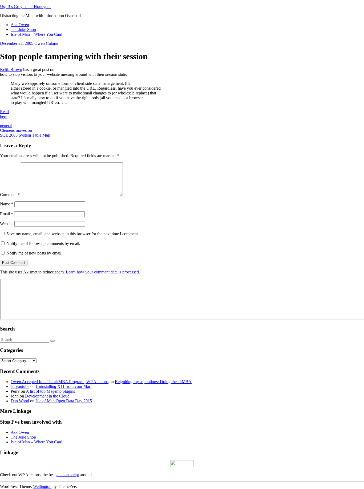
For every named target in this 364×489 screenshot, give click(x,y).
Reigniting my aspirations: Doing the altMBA (153, 381)
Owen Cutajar (46, 43)
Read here (4, 114)
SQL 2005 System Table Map (25, 135)
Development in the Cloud (47, 396)
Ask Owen (20, 24)
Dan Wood (20, 401)
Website (6, 223)
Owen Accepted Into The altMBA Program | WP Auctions (59, 381)
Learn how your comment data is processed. (103, 272)
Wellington (42, 486)
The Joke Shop (23, 29)
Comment (10, 194)
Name (6, 204)
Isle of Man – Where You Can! (36, 34)
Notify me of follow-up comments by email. (43, 243)
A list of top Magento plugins (50, 391)
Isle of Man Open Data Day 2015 (63, 401)
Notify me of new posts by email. (34, 253)
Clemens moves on (16, 130)
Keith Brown (11, 69)
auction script (67, 474)
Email (6, 214)
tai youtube (20, 386)
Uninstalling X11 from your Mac (63, 386)
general (6, 125)
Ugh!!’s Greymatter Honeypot (25, 6)
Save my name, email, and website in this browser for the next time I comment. (72, 234)
